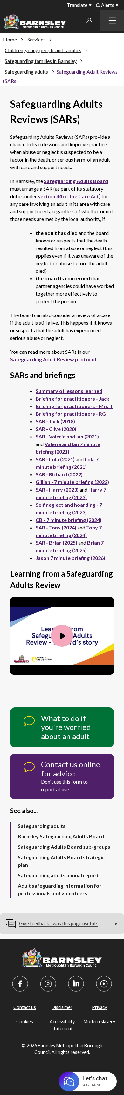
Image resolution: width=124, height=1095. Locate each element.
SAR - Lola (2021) (55, 459)
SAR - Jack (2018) (55, 421)
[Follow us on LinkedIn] (76, 984)
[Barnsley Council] (35, 22)
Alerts (107, 5)
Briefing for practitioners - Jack (72, 398)
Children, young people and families (43, 50)
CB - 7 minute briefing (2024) (68, 520)
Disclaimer (62, 1007)
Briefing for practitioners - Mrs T (74, 406)
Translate (77, 5)
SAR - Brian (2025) (56, 543)
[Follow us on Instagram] (48, 984)
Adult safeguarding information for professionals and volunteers (59, 889)
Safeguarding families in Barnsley (41, 61)
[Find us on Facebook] (20, 984)
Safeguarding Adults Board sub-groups (64, 847)
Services (36, 39)
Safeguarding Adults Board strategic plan (61, 861)
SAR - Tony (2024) (56, 527)
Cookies (24, 1021)
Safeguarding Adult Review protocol (53, 359)
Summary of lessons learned (69, 391)
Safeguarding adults (26, 72)
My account (89, 20)
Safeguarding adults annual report (58, 875)
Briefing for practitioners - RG (71, 414)
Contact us (24, 1007)
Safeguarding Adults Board (76, 181)
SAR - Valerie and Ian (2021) (67, 436)
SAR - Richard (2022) (59, 474)
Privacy (99, 1007)
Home (10, 39)
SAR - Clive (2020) (56, 429)
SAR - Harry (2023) (57, 489)
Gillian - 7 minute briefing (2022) (72, 482)
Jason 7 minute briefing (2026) (70, 558)
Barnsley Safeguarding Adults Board (61, 836)
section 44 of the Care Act (68, 196)
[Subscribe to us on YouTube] (104, 984)
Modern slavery (99, 1021)
